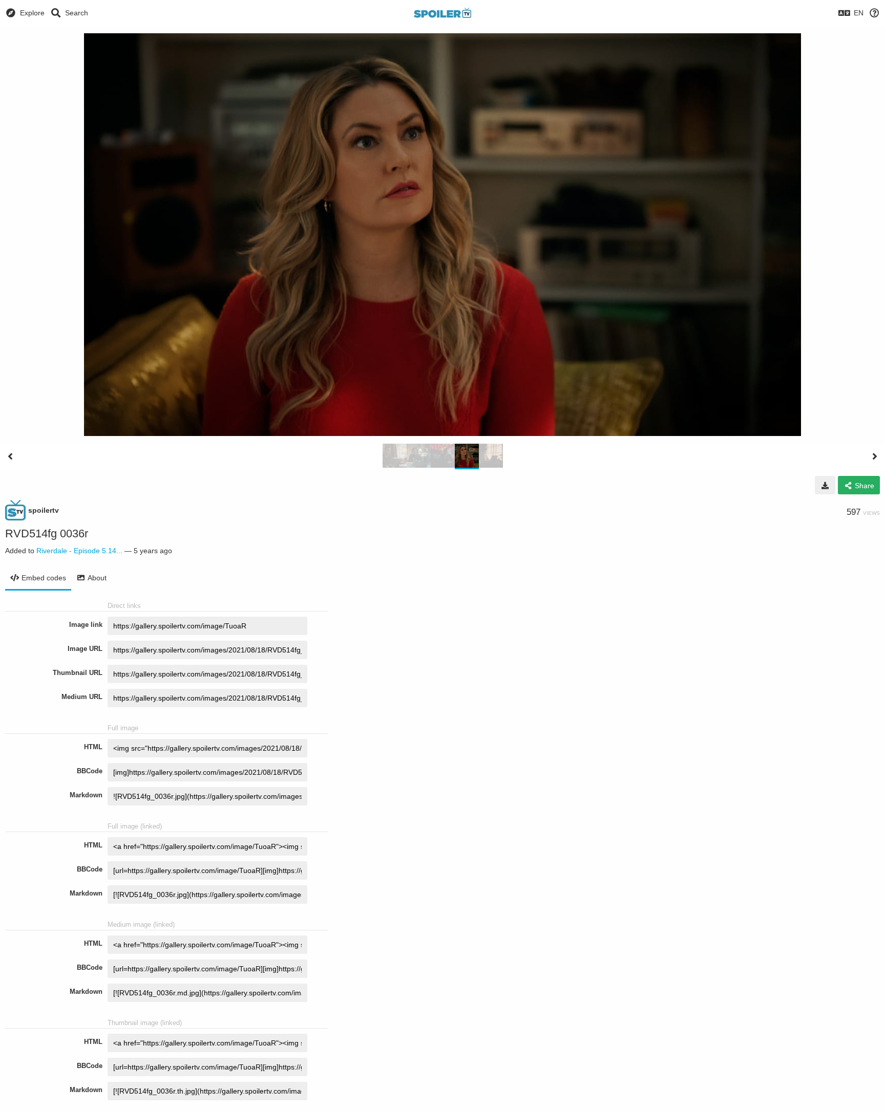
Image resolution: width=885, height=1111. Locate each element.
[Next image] (875, 456)
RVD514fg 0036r (46, 533)
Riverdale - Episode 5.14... (79, 551)
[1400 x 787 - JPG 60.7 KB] (825, 485)
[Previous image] (10, 456)
